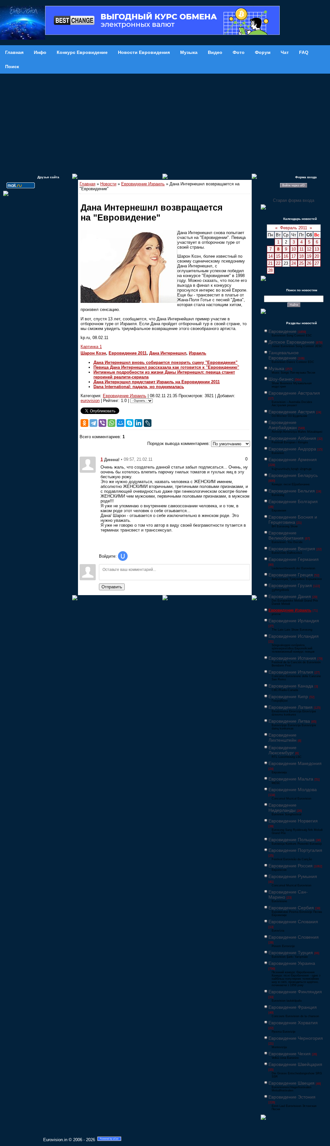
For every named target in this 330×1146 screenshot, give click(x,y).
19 (309, 256)
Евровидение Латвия (290, 707)
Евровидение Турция (290, 952)
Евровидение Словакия (293, 921)
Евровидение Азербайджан (282, 425)
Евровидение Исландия (293, 636)
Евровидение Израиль (143, 183)
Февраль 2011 (293, 227)
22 (278, 263)
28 (270, 270)
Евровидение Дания (289, 596)
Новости (108, 183)
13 (317, 249)
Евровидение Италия (290, 672)
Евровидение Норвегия (293, 820)
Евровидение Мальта (290, 778)
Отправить (112, 586)
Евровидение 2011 (128, 353)
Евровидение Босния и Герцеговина (292, 519)
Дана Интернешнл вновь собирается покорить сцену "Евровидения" (165, 362)
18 (301, 256)
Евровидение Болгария (293, 501)
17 (293, 256)
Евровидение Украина (291, 963)
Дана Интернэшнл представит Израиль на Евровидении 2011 (156, 381)
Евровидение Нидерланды (282, 807)
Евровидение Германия (293, 559)
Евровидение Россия (290, 865)
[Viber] (102, 423)
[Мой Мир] (120, 423)
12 (309, 249)
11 (301, 249)
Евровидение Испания (292, 658)
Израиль (197, 353)
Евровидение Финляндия (295, 991)
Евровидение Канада (290, 685)
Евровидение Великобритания (286, 535)
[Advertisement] (165, 122)
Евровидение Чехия (289, 1053)
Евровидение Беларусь (293, 475)
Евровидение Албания (292, 438)
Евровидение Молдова (292, 789)
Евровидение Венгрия (291, 548)
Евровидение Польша (291, 839)
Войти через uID (293, 185)
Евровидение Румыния (292, 876)
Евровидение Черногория (295, 1038)
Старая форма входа (293, 200)
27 (317, 263)
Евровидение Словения (293, 937)
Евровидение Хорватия (293, 1022)
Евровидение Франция (292, 1007)
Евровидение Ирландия (293, 620)
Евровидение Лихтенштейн (282, 737)
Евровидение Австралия (294, 393)
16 (286, 256)
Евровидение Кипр (288, 696)
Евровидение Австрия (291, 411)
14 (270, 256)
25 (301, 263)
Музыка (276, 368)
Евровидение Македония (295, 763)
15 (278, 256)
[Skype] (129, 423)
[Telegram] (93, 423)
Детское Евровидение (291, 342)
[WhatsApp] (111, 423)
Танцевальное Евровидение (283, 355)
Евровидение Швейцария (295, 1064)
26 (309, 263)
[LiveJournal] (147, 423)
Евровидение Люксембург (282, 750)
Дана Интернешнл (167, 353)
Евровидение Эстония (291, 1097)
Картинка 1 (91, 346)
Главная (87, 183)
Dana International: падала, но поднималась (138, 386)
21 (270, 263)
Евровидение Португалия (295, 850)
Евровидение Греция (290, 574)
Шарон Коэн (93, 353)
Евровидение (282, 331)
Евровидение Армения (292, 459)
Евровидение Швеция (291, 1083)
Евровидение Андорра (292, 448)
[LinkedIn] (138, 423)
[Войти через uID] (123, 556)
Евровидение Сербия (291, 907)
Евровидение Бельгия (291, 490)
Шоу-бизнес (281, 379)
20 (317, 256)
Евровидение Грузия (290, 585)
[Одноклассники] (84, 423)
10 (293, 249)
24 (293, 263)
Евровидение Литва (289, 721)
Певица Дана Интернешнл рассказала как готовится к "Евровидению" (166, 367)
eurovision (90, 400)
